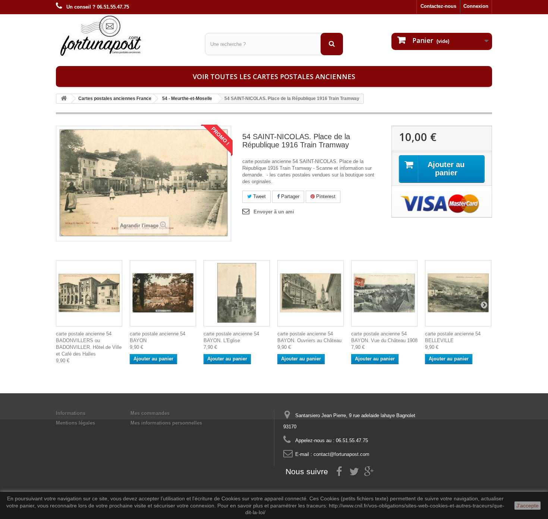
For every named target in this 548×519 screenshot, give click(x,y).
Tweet (259, 196)
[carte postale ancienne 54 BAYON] (163, 293)
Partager (289, 196)
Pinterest (325, 196)
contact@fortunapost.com (341, 454)
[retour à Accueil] (64, 98)
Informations (70, 413)
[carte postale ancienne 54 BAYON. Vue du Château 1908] (384, 293)
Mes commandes (150, 413)
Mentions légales (75, 423)
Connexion (475, 6)
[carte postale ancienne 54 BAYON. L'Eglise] (237, 293)
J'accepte (527, 506)
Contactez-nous (438, 6)
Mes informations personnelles (166, 423)
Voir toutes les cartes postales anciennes (274, 76)
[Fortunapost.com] (125, 35)
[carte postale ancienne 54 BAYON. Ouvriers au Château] (310, 293)
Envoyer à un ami (273, 212)
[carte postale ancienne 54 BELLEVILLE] (458, 293)
